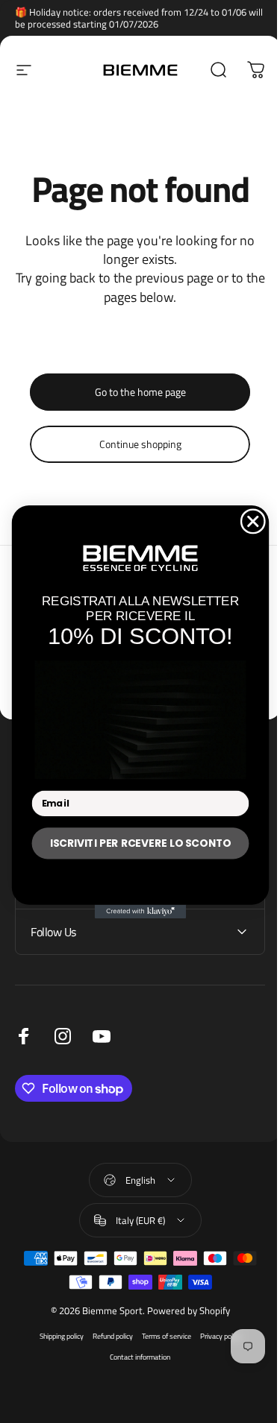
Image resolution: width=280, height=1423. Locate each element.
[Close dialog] (246, 521)
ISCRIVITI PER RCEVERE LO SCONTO (134, 843)
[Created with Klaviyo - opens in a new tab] (134, 911)
